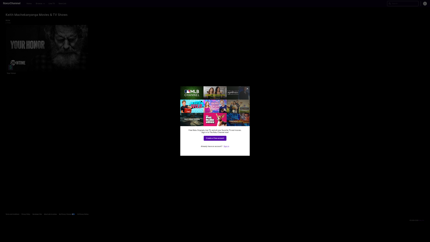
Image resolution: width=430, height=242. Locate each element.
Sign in (226, 146)
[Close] (247, 88)
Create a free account (215, 138)
